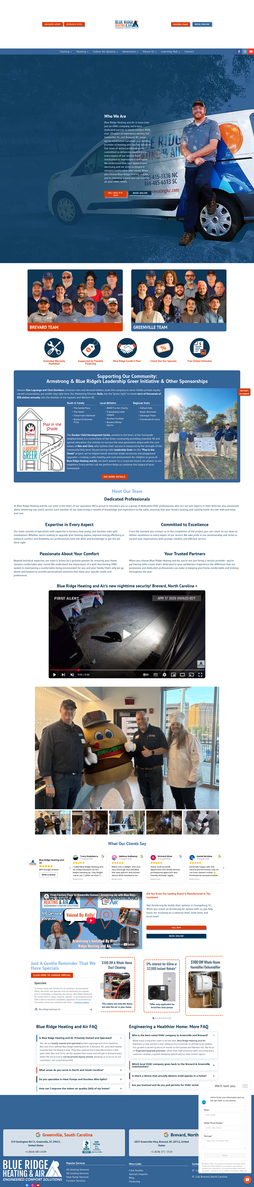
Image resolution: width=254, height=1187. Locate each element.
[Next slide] (217, 748)
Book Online (202, 24)
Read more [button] (78, 879)
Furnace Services (75, 1180)
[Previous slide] (37, 748)
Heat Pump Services (77, 1177)
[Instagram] (245, 51)
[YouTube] (251, 51)
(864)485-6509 (52, 24)
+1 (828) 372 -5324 (161, 1151)
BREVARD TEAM (44, 327)
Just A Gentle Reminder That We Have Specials (63, 965)
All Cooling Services (77, 1173)
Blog (131, 1177)
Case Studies (136, 1170)
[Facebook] (239, 51)
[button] (127, 634)
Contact (189, 51)
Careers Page (180, 24)
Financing (134, 1181)
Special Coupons (138, 1174)
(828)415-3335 (74, 24)
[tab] (153, 1018)
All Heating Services (77, 1169)
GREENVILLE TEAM (150, 327)
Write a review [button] (48, 874)
